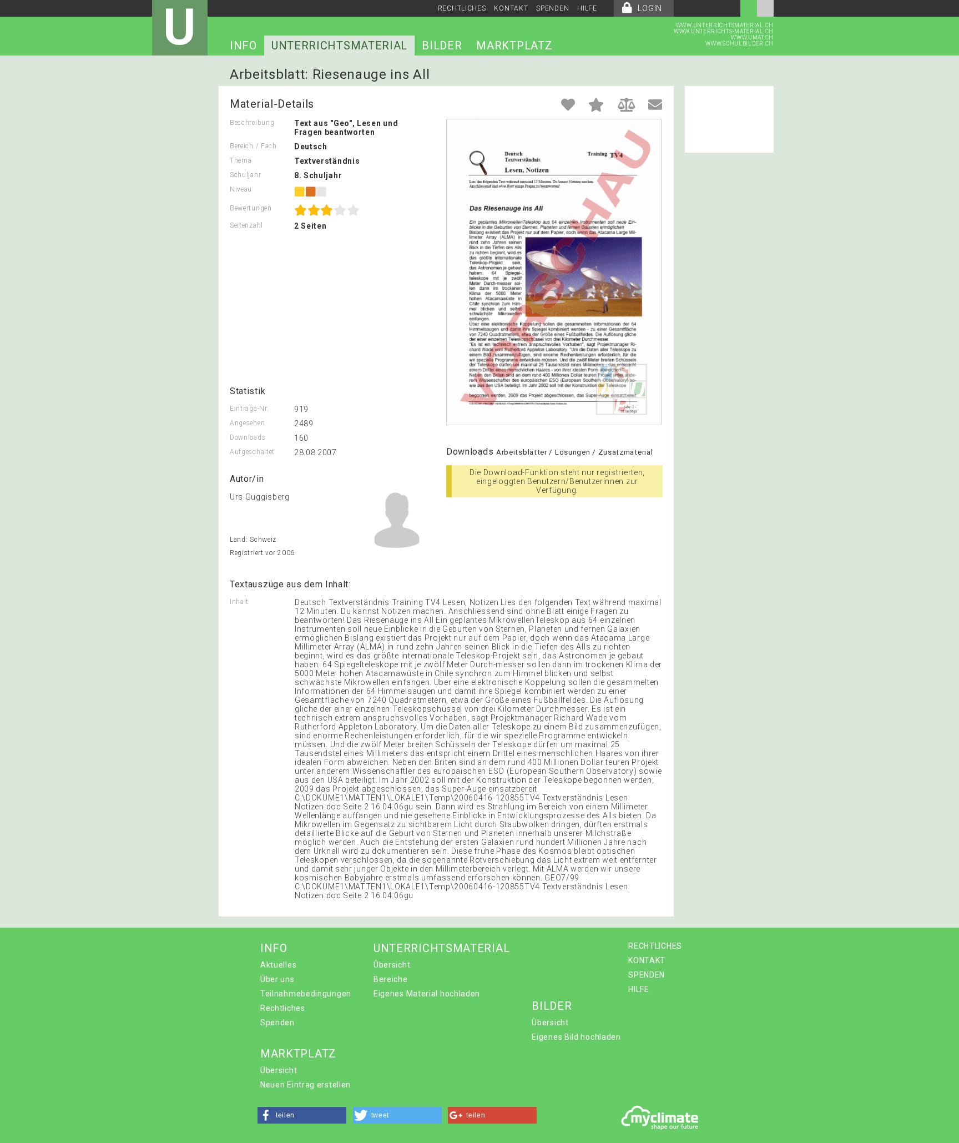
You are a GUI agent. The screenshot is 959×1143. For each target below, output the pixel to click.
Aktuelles (278, 964)
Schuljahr (245, 175)
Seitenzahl (246, 225)
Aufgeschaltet (252, 452)
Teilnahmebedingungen (305, 993)
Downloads (247, 437)
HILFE (587, 8)
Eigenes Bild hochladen (576, 1037)
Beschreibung (252, 123)
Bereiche (390, 979)
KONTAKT (511, 8)
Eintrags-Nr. (249, 408)
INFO (243, 45)
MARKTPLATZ (514, 45)
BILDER (442, 45)
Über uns (277, 979)
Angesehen (247, 423)
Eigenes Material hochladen (426, 993)
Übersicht (391, 964)
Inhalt (239, 602)
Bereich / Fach (253, 146)
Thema (241, 160)
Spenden (277, 1022)
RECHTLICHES (462, 8)
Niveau (241, 189)
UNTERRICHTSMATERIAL (339, 45)
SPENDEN (552, 8)
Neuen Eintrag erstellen (305, 1084)
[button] (302, 1115)
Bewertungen (251, 208)
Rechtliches (282, 1008)
